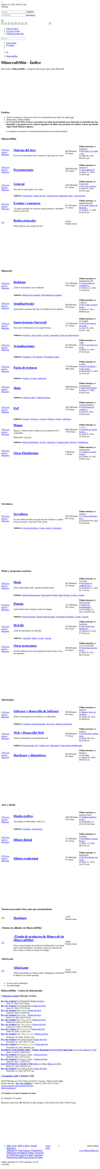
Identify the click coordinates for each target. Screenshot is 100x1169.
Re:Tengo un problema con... (85, 584)
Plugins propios (29, 617)
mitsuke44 (83, 167)
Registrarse (30, 15)
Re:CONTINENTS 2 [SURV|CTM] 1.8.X (19, 1064)
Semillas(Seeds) (24, 303)
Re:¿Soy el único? (89, 186)
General (19, 184)
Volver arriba (48, 1147)
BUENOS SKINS (89, 388)
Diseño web (44, 745)
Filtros (34, 638)
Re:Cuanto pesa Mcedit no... (87, 627)
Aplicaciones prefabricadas (71, 745)
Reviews (73, 442)
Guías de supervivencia (69, 335)
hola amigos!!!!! (88, 170)
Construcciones (62, 442)
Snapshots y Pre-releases (33, 357)
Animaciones (37, 829)
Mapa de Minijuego (31, 442)
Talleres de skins (43, 397)
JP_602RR (83, 321)
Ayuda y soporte (77, 595)
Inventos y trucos (30, 335)
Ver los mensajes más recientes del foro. (17, 1086)
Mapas (18, 425)
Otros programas (25, 645)
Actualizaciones (24, 346)
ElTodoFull (83, 184)
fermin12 (82, 753)
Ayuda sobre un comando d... (86, 284)
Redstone (20, 282)
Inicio (15, 28)
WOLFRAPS (84, 602)
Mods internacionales (31, 595)
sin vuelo (85, 755)
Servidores (21, 514)
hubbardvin (83, 855)
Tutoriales (27, 638)
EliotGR (82, 710)
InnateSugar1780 (86, 281)
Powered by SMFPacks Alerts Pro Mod (24, 1157)
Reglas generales (25, 220)
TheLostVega (26, 1020)
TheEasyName (27, 1039)
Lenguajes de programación (34, 724)
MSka (44, 1064)
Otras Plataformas (26, 453)
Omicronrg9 (26, 1029)
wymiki (82, 364)
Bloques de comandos (32, 295)
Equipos (51, 419)
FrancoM (27, 437)
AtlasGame (21, 967)
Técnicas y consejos (38, 419)
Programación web (30, 745)
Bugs (70, 196)
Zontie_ (24, 1015)
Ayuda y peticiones (51, 335)
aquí (72, 117)
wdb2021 (83, 302)
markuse (82, 514)
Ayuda (17, 31)
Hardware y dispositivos (30, 755)
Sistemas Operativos (63, 724)
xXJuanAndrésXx (86, 405)
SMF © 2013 (23, 1146)
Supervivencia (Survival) (30, 322)
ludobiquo (83, 624)
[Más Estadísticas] (8, 1088)
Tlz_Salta (83, 581)
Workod (24, 1010)
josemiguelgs (84, 449)
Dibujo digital (23, 839)
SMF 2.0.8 (11, 1146)
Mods (17, 582)
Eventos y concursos (27, 203)
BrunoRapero (26, 1006)
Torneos (26, 419)
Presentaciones (23, 169)
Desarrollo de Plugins (65, 617)
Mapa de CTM (89, 1050)
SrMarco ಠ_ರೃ (27, 1034)
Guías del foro (79, 196)
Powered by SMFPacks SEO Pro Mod (25, 1154)
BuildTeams (83, 442)
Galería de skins (29, 397)
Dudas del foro (39, 196)
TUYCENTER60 (86, 645)
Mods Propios (64, 595)
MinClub (20, 34)
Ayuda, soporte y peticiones (50, 528)
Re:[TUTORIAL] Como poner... (87, 367)
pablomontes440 (86, 203)
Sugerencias (27, 196)
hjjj (61, 1081)
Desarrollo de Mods (49, 595)
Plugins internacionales (45, 617)
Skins (17, 388)
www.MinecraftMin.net (89, 1150)
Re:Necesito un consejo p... (86, 408)
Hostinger (20, 918)
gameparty (83, 149)
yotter (81, 342)
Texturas (26, 378)
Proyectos (50, 724)
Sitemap (38, 1155)
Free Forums (24, 1150)
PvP (16, 408)
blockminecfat (85, 386)
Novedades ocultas (51, 357)
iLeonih (79, 1050)
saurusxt (82, 731)
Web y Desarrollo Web (29, 732)
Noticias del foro (25, 150)
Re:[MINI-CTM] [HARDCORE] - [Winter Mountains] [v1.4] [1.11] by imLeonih (36, 1050)
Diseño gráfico (23, 816)
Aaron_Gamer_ (26, 1054)
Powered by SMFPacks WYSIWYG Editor (24, 1151)
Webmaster (54, 745)
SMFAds (11, 1150)
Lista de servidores (30, 528)
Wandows (83, 427)
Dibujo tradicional (26, 858)
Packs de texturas (25, 367)
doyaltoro (83, 836)
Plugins (18, 603)
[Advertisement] (50, 90)
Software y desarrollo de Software (36, 711)
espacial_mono (85, 815)
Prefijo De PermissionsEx (85, 606)
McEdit (19, 625)
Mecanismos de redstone (52, 295)
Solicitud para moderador (57, 196)
